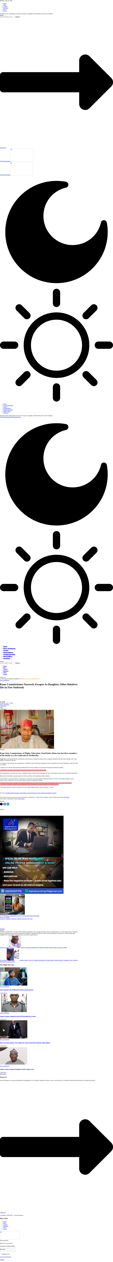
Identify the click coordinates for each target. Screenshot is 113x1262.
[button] (3, 1074)
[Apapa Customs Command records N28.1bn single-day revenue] (13, 1011)
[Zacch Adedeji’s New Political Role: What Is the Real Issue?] (13, 985)
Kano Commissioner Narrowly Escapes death (18, 915)
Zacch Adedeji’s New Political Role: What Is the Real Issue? (17, 990)
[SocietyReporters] (10, 417)
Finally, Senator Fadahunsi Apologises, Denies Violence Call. (17, 1069)
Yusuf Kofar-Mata (34, 915)
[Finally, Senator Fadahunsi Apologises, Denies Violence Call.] (13, 1064)
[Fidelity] (12, 914)
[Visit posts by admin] (5, 700)
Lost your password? (5, 1257)
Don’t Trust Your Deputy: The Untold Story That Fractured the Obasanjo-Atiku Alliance (25, 1042)
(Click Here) (66, 797)
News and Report (4, 680)
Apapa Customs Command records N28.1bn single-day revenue (18, 1016)
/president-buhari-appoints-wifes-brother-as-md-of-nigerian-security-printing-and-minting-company (31, 793)
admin (3, 701)
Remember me (6, 1254)
